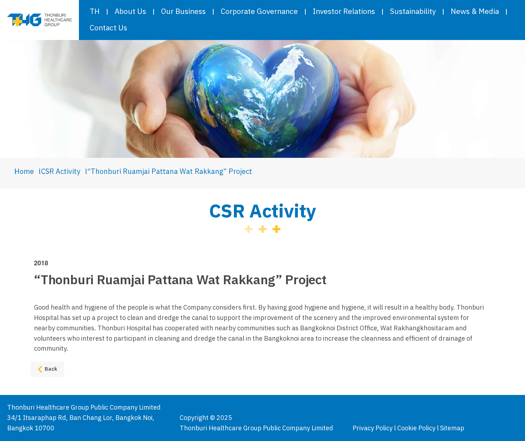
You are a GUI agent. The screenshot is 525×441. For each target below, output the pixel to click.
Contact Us (108, 28)
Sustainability (413, 12)
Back (51, 369)
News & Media (475, 12)
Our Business (183, 12)
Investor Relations (344, 12)
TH (95, 12)
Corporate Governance (259, 12)
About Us (130, 12)
